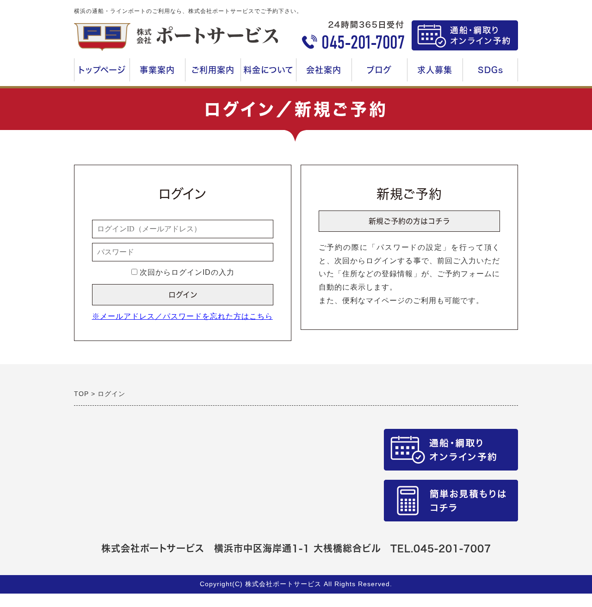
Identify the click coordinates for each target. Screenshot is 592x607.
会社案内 (326, 73)
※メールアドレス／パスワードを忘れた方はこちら (182, 316)
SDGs (490, 70)
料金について (269, 73)
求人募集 (437, 73)
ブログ (379, 70)
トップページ (102, 70)
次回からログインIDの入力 (185, 272)
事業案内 (154, 73)
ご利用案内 (212, 73)
